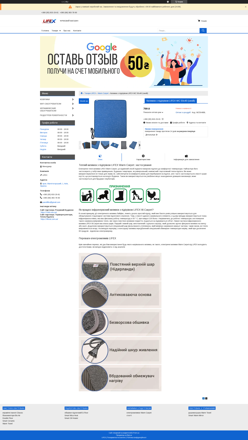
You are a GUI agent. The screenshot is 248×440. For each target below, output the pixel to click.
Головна (45, 30)
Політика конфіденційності (136, 437)
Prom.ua (136, 433)
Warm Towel (8, 424)
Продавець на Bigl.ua (124, 435)
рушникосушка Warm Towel (199, 413)
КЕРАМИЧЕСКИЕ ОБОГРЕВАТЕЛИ (48, 109)
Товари (55, 30)
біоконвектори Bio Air (11, 415)
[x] (206, 399)
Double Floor (8, 418)
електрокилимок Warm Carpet (139, 413)
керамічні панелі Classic (13, 413)
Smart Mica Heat (71, 415)
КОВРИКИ (45, 99)
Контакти (77, 30)
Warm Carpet (103, 93)
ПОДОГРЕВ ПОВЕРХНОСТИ (53, 115)
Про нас (67, 30)
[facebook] (203, 399)
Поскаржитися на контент (116, 437)
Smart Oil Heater (71, 418)
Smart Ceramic (9, 421)
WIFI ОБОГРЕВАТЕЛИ (50, 104)
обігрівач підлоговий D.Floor (76, 413)
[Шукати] (203, 30)
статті (129, 415)
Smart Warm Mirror (196, 415)
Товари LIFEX (90, 93)
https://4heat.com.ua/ (49, 219)
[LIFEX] (49, 21)
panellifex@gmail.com (51, 202)
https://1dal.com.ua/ (49, 212)
